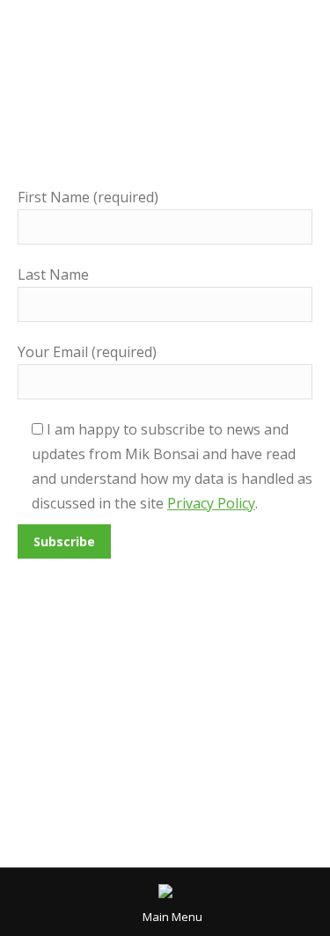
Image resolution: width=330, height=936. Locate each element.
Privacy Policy (211, 503)
